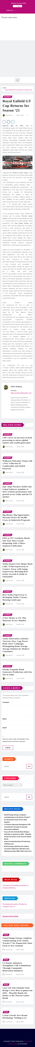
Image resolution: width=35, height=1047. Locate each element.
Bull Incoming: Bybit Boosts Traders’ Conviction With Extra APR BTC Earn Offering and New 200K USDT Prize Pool (17, 848)
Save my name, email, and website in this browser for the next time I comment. (16, 740)
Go (29, 766)
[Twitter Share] (8, 122)
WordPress (27, 1041)
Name (5, 719)
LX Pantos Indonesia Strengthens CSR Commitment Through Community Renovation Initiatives (17, 826)
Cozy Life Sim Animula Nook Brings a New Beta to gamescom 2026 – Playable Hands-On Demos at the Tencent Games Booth (17, 993)
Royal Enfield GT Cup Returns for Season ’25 (18, 90)
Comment (6, 702)
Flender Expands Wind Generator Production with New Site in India (17, 672)
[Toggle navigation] (17, 80)
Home (4, 88)
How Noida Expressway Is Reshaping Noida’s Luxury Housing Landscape (15, 597)
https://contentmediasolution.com (21, 393)
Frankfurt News (13, 1044)
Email (5, 728)
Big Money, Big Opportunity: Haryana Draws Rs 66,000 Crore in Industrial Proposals (16, 517)
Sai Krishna (9, 949)
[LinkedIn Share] (13, 122)
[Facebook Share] (4, 122)
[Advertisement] (17, 58)
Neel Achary (9, 115)
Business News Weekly (10, 916)
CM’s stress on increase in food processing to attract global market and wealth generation (17, 440)
